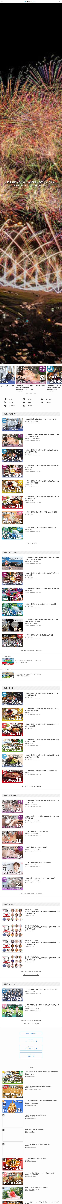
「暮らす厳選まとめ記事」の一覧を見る (31, 971)
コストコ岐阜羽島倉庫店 (28, 674)
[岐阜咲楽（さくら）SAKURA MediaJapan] (31, 1)
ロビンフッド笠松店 (28, 661)
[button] (60, 1)
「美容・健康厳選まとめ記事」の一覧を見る (31, 893)
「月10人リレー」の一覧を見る (31, 975)
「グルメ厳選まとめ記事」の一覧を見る (31, 786)
